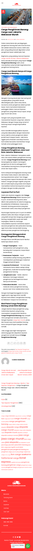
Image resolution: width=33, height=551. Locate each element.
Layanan (6, 504)
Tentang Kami (8, 497)
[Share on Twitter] (14, 343)
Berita (5, 501)
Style (3, 399)
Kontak (6, 525)
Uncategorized (6, 406)
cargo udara (12, 424)
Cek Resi (6, 508)
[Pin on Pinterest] (21, 343)
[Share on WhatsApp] (8, 343)
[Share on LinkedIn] (24, 343)
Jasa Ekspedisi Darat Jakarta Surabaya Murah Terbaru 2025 (24, 372)
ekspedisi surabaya (23, 432)
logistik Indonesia (16, 462)
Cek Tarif (6, 512)
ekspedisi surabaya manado (9, 435)
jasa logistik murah (13, 447)
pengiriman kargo (11, 467)
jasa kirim (11, 445)
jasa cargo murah (17, 353)
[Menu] (2, 3)
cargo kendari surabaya (20, 416)
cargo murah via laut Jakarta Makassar (15, 58)
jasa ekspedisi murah (24, 442)
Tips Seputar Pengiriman (9, 27)
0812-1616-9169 (8, 522)
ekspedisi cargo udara (20, 430)
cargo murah (20, 418)
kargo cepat (24, 452)
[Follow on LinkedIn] (19, 537)
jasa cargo (24, 435)
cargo (3, 416)
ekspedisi (3, 427)
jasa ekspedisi (11, 442)
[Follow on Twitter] (17, 537)
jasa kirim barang (21, 445)
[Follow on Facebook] (13, 537)
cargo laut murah (19, 320)
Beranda (6, 494)
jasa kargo (4, 445)
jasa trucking (15, 452)
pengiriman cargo (14, 465)
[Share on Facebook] (11, 343)
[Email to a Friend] (18, 343)
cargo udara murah (21, 424)
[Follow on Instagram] (15, 537)
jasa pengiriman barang (18, 449)
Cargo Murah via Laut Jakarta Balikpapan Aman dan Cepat (8, 372)
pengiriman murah (22, 467)
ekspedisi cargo (13, 427)
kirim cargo (7, 454)
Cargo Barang (20, 39)
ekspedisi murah (11, 432)
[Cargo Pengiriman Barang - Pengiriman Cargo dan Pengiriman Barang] (16, 4)
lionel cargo (13, 458)
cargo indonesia (10, 416)
